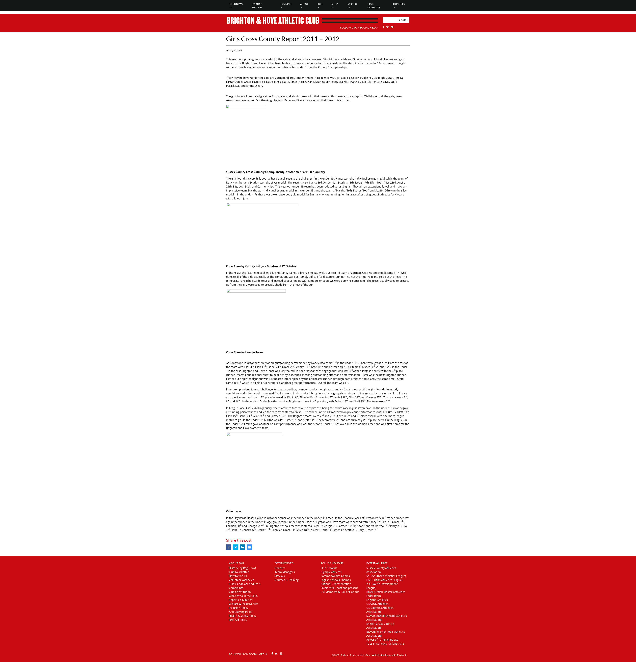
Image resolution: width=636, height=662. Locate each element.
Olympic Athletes (331, 572)
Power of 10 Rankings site (382, 639)
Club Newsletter (239, 572)
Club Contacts (374, 5)
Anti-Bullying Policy (240, 612)
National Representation (335, 584)
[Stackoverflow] (392, 27)
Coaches (280, 568)
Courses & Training (287, 580)
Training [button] (285, 3)
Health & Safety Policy (242, 616)
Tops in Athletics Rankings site (385, 643)
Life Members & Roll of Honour (339, 592)
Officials (280, 576)
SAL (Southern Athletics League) (386, 576)
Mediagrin (402, 655)
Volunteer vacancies (241, 580)
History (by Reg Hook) (242, 568)
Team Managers (285, 572)
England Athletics (377, 600)
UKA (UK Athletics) (377, 604)
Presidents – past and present (339, 588)
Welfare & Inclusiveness (243, 604)
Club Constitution (240, 592)
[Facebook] (384, 27)
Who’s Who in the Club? (243, 596)
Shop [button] (335, 3)
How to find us (238, 576)
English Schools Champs (335, 580)
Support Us (352, 5)
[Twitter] (388, 27)
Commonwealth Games (335, 576)
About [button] (304, 3)
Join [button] (319, 3)
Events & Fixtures (257, 5)
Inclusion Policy (238, 608)
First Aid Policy (238, 620)
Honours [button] (399, 3)
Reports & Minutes (240, 600)
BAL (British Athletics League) (384, 580)
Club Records (328, 568)
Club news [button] (236, 3)
